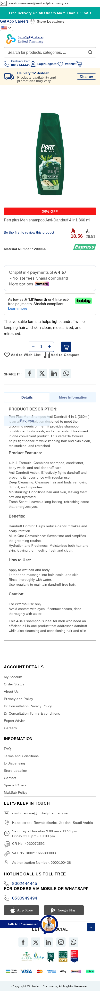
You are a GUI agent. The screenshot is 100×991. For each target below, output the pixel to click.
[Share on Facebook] (30, 373)
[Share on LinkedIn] (54, 373)
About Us (11, 691)
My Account (13, 677)
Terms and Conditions (21, 756)
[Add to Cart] (66, 347)
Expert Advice (15, 721)
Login (41, 64)
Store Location (15, 771)
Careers (22, 21)
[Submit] (90, 51)
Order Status (14, 684)
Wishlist (70, 64)
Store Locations (50, 21)
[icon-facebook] (23, 942)
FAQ (7, 749)
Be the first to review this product (29, 232)
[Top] (91, 927)
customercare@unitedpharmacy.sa (38, 3)
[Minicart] (79, 64)
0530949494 (24, 898)
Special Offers (15, 785)
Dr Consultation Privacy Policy (28, 706)
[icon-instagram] (61, 942)
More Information (73, 397)
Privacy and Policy (18, 699)
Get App (7, 21)
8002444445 (24, 883)
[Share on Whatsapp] (66, 373)
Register (51, 64)
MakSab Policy (15, 792)
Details (27, 397)
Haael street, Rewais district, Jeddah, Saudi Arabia (52, 823)
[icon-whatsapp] (73, 942)
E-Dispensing (14, 763)
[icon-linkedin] (48, 942)
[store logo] (25, 39)
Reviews (27, 421)
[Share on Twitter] (42, 373)
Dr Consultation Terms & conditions (32, 713)
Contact (10, 778)
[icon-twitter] (35, 942)
